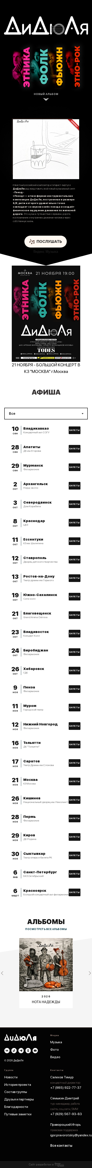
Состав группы (15, 1092)
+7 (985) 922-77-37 (65, 1088)
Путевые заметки (17, 1114)
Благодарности (16, 1107)
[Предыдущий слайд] (2, 973)
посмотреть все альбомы (46, 929)
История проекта (17, 1085)
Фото (54, 1050)
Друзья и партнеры (19, 1099)
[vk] (7, 1050)
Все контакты (61, 1146)
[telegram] (21, 1050)
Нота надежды (46, 1002)
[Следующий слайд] (90, 973)
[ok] (28, 1050)
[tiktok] (14, 1050)
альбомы (46, 922)
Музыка (56, 1042)
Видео (55, 1057)
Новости (11, 1077)
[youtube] (35, 1050)
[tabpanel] (46, 414)
